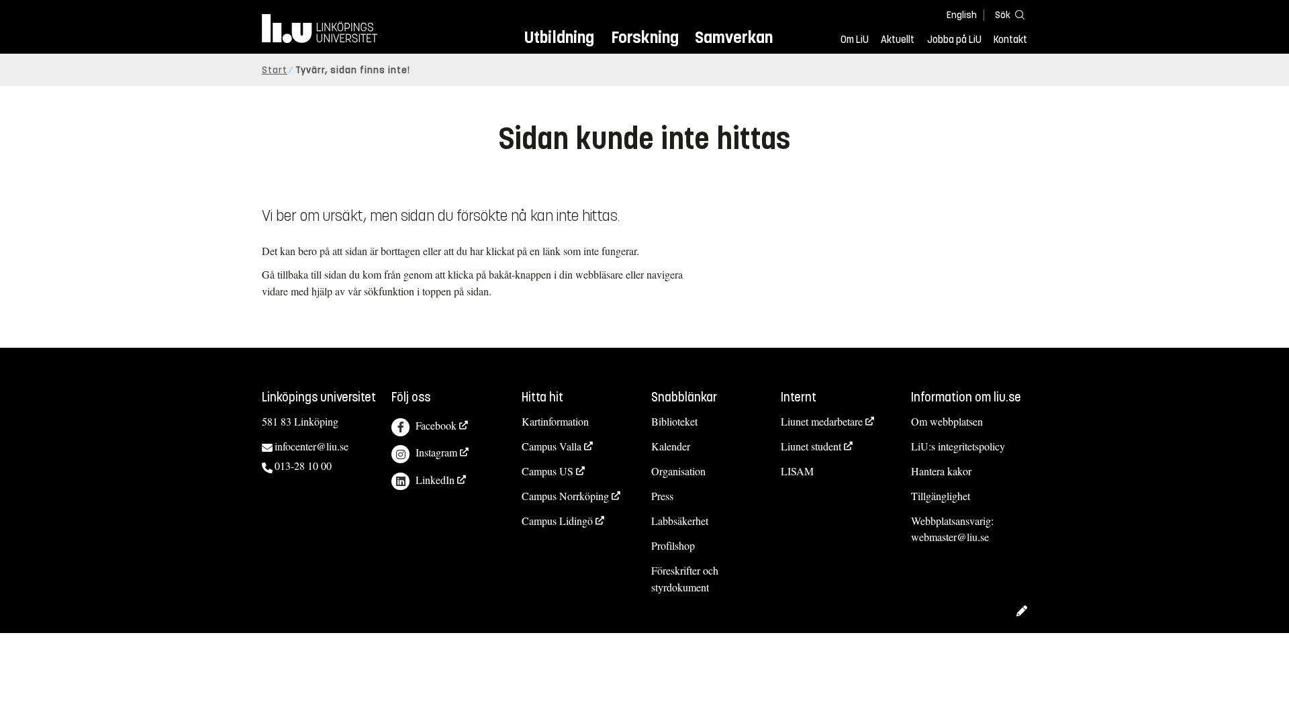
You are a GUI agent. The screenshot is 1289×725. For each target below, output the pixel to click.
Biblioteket (674, 421)
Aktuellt (897, 40)
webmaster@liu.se (950, 537)
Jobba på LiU (954, 40)
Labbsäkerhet (679, 521)
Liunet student (811, 446)
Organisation (678, 471)
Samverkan (734, 37)
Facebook (436, 425)
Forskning (645, 37)
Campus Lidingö (557, 521)
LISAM (797, 471)
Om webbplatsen (947, 421)
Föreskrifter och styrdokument (684, 578)
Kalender (670, 446)
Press (662, 496)
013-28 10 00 (303, 465)
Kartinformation (555, 421)
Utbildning (559, 37)
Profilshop (673, 545)
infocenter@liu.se (311, 446)
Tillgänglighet (940, 496)
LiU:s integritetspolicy (958, 446)
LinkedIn (435, 480)
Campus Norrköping (565, 496)
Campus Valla (551, 446)
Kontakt (1010, 40)
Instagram (436, 452)
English (962, 15)
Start (274, 70)
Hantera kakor (941, 471)
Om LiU (855, 40)
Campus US (547, 471)
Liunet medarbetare (822, 421)
